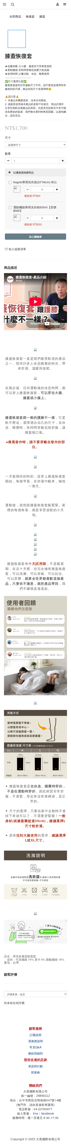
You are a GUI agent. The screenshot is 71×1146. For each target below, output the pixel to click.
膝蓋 (42, 16)
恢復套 (30, 16)
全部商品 (15, 16)
